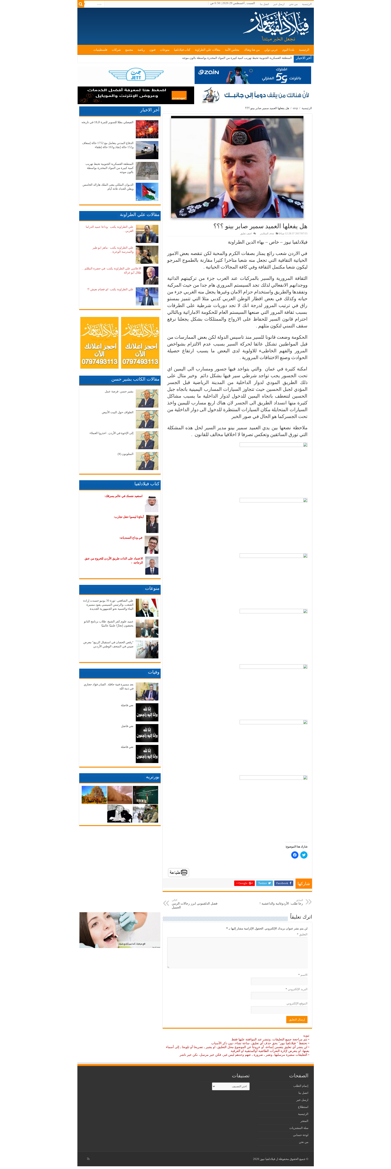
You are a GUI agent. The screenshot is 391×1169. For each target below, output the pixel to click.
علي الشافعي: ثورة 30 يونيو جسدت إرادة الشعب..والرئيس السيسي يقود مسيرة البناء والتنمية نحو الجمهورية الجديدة (108, 604)
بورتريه (153, 776)
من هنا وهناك (252, 49)
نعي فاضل (127, 726)
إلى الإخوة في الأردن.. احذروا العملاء (112, 433)
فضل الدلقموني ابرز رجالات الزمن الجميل (194, 904)
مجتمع (129, 49)
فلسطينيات (100, 49)
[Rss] (88, 1159)
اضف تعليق (246, 233)
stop (295, 108)
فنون (152, 49)
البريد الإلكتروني (297, 989)
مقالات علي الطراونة (207, 49)
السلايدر (264, 233)
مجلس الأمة (232, 49)
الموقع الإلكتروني (297, 1003)
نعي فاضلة (127, 705)
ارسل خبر (278, 4)
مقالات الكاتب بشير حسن (135, 379)
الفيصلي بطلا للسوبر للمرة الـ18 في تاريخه (107, 122)
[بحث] (80, 4)
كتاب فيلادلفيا (182, 49)
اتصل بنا (264, 4)
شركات (116, 49)
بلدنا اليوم (288, 49)
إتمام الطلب (300, 1085)
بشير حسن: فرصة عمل (119, 391)
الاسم (303, 975)
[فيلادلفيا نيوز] (276, 24)
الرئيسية (307, 4)
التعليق (302, 934)
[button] (237, 167)
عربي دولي (271, 49)
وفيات (154, 672)
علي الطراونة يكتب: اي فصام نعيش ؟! (110, 289)
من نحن (293, 4)
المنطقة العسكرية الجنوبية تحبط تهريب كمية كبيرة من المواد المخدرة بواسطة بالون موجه (110, 168)
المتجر (304, 1121)
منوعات (164, 49)
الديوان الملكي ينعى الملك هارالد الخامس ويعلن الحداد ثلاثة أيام (253, 58)
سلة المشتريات (298, 1128)
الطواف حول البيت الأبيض (118, 412)
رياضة (141, 49)
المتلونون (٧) (126, 454)
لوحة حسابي (300, 1135)
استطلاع (303, 1107)
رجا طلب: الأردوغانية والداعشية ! (281, 902)
